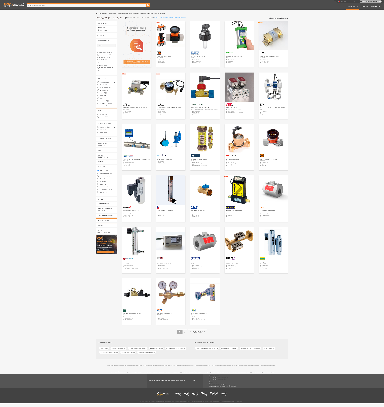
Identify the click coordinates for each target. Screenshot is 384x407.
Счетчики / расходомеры (119, 348)
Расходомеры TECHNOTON (229, 348)
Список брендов (214, 376)
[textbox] (86, 5)
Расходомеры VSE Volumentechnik (250, 348)
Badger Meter (103, 65)
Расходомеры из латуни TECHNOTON (207, 348)
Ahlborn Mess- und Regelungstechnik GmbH (107, 55)
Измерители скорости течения (137, 348)
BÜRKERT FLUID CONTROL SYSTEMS (107, 68)
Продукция (352, 6)
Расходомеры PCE (269, 348)
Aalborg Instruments (105, 53)
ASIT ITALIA (103, 60)
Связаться (171, 24)
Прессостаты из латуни (128, 352)
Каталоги (364, 6)
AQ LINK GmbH (104, 57)
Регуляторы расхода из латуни (109, 352)
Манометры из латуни (156, 348)
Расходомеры (104, 348)
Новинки (101, 35)
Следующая (197, 331)
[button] (107, 41)
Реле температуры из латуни (146, 352)
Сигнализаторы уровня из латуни (175, 348)
